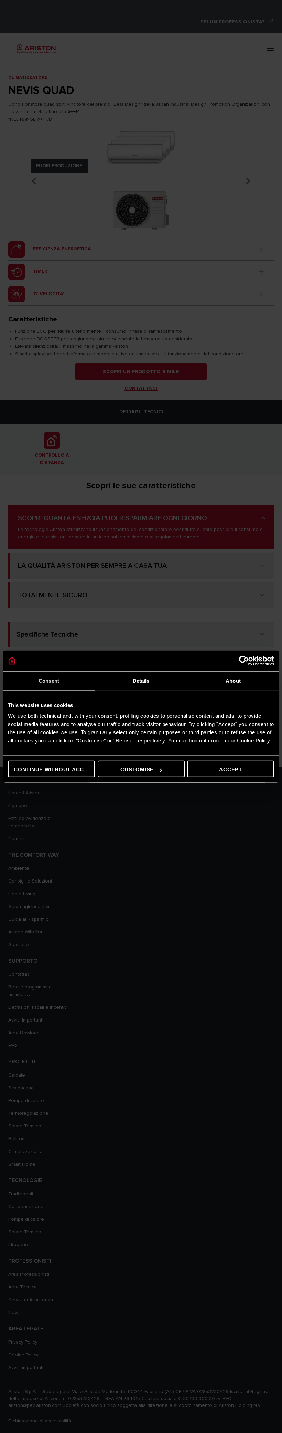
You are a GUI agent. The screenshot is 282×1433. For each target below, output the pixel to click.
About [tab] (233, 680)
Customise (137, 769)
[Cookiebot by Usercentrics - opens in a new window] (244, 660)
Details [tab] (141, 680)
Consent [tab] (49, 680)
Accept (230, 769)
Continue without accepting (54, 769)
